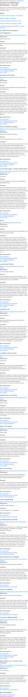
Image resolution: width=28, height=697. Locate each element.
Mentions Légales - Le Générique (8, 18)
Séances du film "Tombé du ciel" (18, 311)
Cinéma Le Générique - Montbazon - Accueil (10, 21)
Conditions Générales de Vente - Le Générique (11, 15)
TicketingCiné (20, 1)
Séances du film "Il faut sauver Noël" (19, 501)
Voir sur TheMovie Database (7, 70)
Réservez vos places (5, 35)
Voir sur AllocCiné (4, 67)
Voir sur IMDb (3, 72)
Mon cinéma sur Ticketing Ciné (7, 694)
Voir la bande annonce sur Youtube (8, 69)
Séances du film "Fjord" (15, 222)
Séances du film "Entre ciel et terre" (18, 470)
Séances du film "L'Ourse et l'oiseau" (19, 591)
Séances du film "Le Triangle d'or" (18, 35)
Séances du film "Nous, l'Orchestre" (19, 428)
